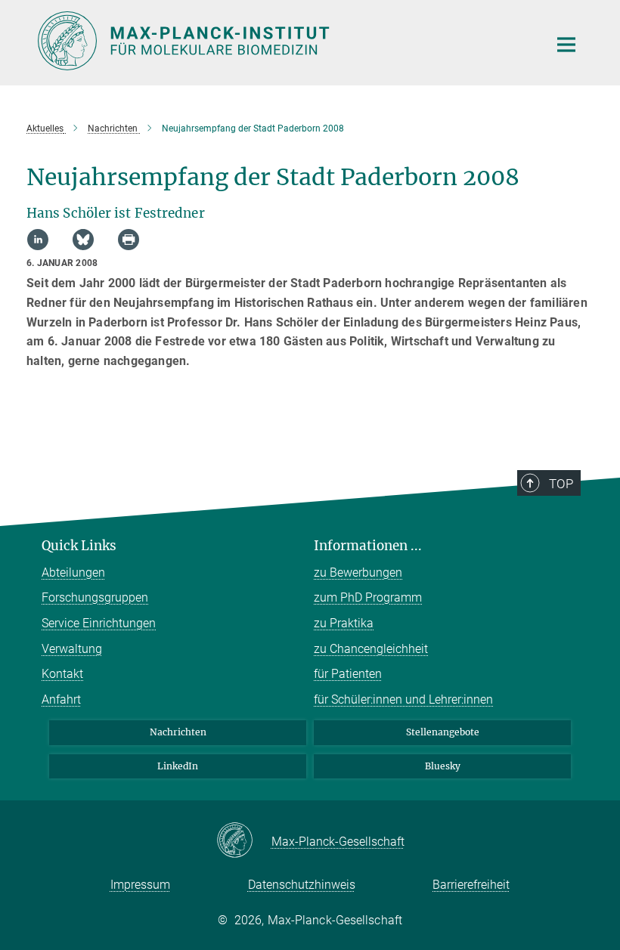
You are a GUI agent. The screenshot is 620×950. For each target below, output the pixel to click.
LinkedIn (177, 766)
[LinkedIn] (37, 239)
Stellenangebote (442, 732)
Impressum (140, 884)
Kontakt (62, 674)
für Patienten (348, 674)
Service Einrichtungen (99, 623)
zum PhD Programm (368, 597)
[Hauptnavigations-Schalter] (566, 44)
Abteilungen (73, 572)
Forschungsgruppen (95, 597)
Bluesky (442, 766)
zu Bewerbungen (358, 572)
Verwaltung (72, 649)
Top (561, 483)
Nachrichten (178, 732)
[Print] (128, 239)
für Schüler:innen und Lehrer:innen (403, 699)
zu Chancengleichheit (371, 649)
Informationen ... (368, 545)
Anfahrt (61, 699)
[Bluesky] (83, 239)
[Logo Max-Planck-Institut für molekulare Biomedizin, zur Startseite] (283, 40)
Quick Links (79, 545)
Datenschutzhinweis (301, 884)
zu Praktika (344, 623)
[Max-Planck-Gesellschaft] (243, 841)
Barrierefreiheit (471, 884)
